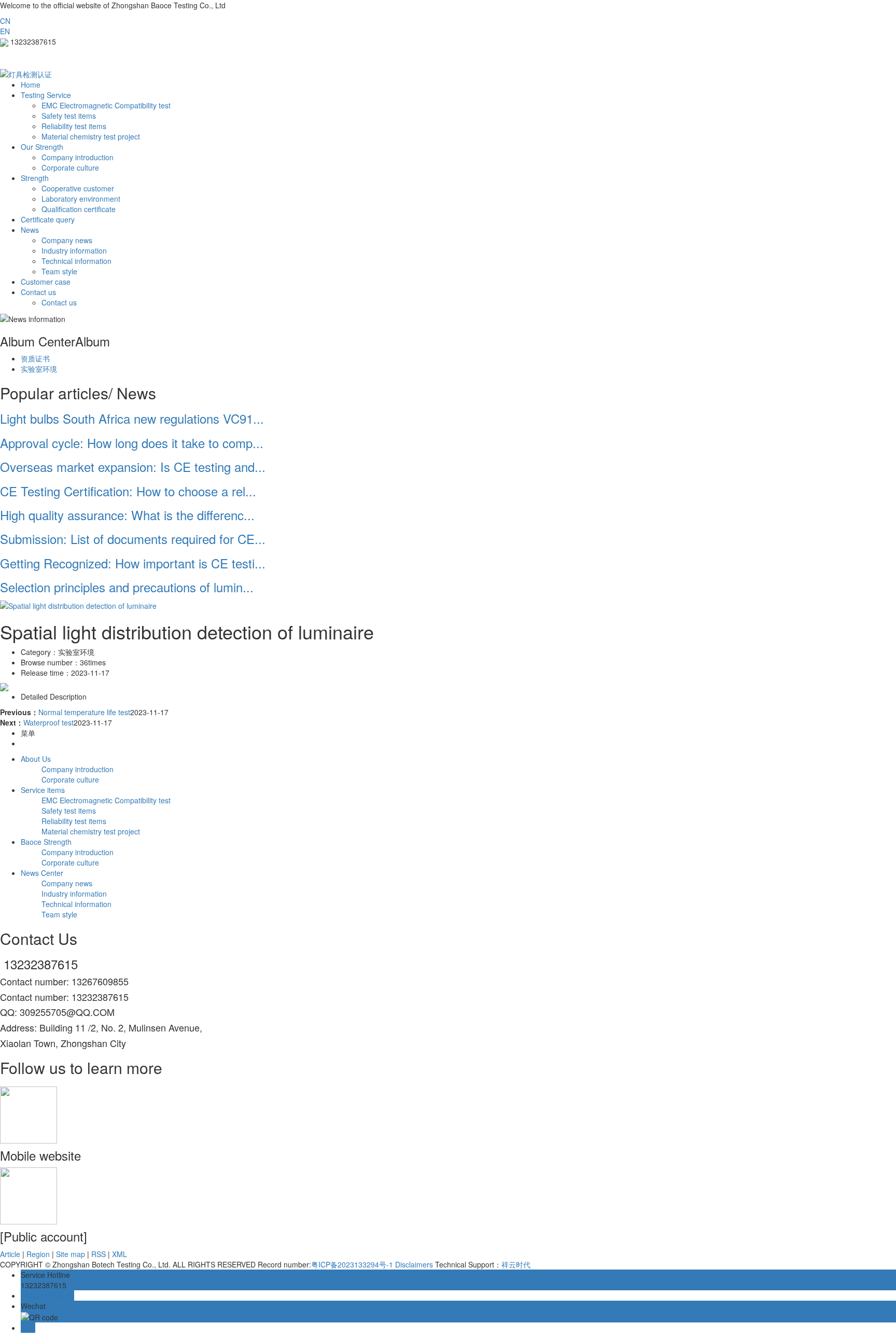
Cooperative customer (77, 188)
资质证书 (35, 358)
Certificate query (48, 219)
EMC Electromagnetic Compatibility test (106, 105)
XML (119, 1254)
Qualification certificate (78, 209)
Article (10, 1254)
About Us (36, 759)
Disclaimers (414, 1264)
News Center (42, 873)
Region (38, 1254)
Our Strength (42, 147)
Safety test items (68, 115)
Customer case (46, 281)
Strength (35, 178)
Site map (70, 1254)
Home (30, 84)
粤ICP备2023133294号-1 (352, 1264)
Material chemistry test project (90, 136)
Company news (66, 240)
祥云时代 (515, 1264)
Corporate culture (70, 167)
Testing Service (46, 95)
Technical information (76, 261)
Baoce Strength (46, 842)
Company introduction (77, 157)
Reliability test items (73, 126)
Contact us (38, 292)
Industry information (74, 250)
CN (5, 21)
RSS (98, 1254)
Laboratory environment (80, 198)
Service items (43, 790)
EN (5, 31)
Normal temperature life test (84, 712)
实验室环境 (39, 369)
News (30, 230)
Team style (59, 271)
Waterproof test (48, 722)
